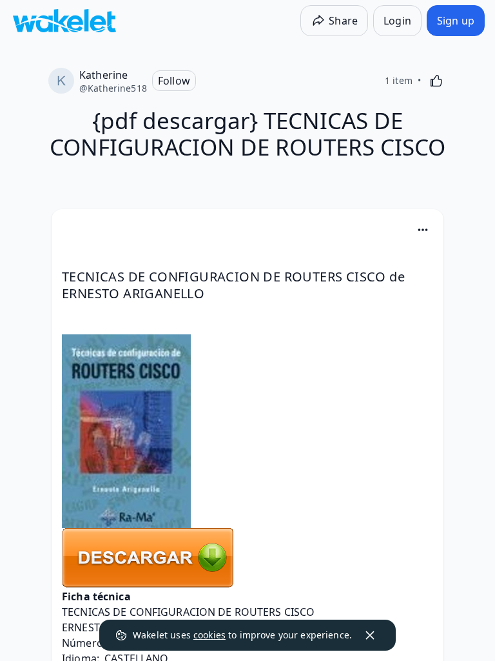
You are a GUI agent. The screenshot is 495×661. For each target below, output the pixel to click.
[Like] (436, 80)
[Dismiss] (370, 635)
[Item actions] (422, 229)
